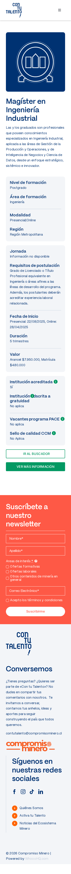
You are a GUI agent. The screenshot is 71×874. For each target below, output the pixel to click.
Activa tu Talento (33, 815)
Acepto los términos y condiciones (36, 600)
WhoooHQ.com (37, 858)
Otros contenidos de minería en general (34, 578)
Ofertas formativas (25, 566)
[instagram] (23, 791)
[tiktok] (31, 791)
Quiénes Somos (31, 808)
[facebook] (14, 791)
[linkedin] (40, 791)
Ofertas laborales (23, 571)
